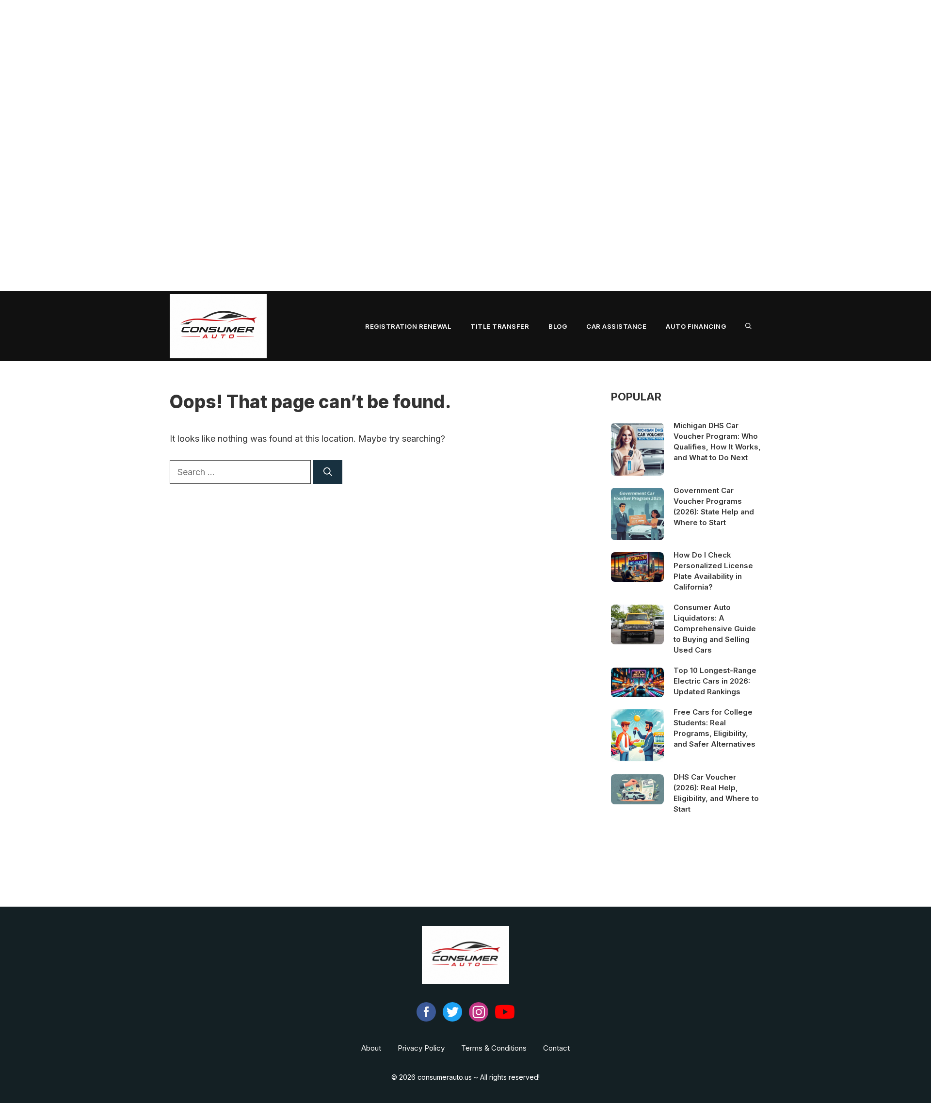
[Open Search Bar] (748, 326)
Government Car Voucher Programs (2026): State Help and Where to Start (714, 506)
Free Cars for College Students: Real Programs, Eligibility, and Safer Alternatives (714, 728)
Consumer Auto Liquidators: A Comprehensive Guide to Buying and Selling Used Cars (715, 629)
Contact (556, 1048)
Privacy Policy (421, 1048)
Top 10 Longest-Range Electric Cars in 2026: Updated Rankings (715, 681)
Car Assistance (616, 326)
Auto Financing (696, 326)
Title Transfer (499, 326)
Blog (557, 326)
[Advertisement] (291, 145)
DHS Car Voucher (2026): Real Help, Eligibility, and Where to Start (716, 793)
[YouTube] (504, 1019)
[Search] (327, 472)
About (371, 1048)
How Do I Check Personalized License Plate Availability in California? (713, 570)
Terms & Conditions (494, 1048)
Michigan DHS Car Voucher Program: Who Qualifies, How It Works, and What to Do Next (717, 441)
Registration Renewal (408, 326)
